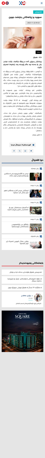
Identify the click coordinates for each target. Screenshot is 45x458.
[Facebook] (14, 151)
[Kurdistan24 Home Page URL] (22, 3)
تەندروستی (38, 12)
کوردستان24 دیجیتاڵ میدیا (21, 145)
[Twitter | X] (19, 151)
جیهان (38, 52)
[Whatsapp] (25, 151)
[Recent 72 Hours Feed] (7, 3)
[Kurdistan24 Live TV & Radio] (3, 3)
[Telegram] (31, 151)
